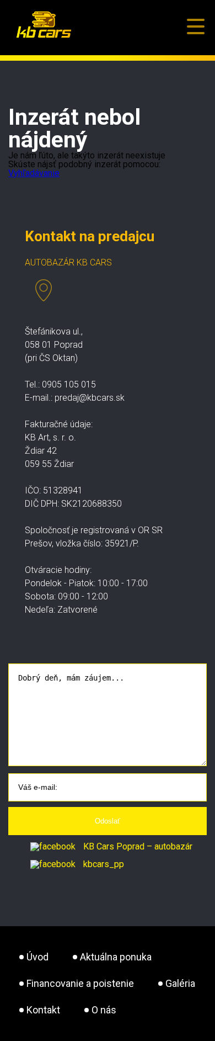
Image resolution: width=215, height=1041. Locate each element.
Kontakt (43, 1010)
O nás (104, 1010)
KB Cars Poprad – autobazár (136, 846)
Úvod (37, 957)
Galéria (180, 983)
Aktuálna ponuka (116, 957)
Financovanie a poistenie (80, 983)
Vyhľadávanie (34, 173)
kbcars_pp (102, 864)
